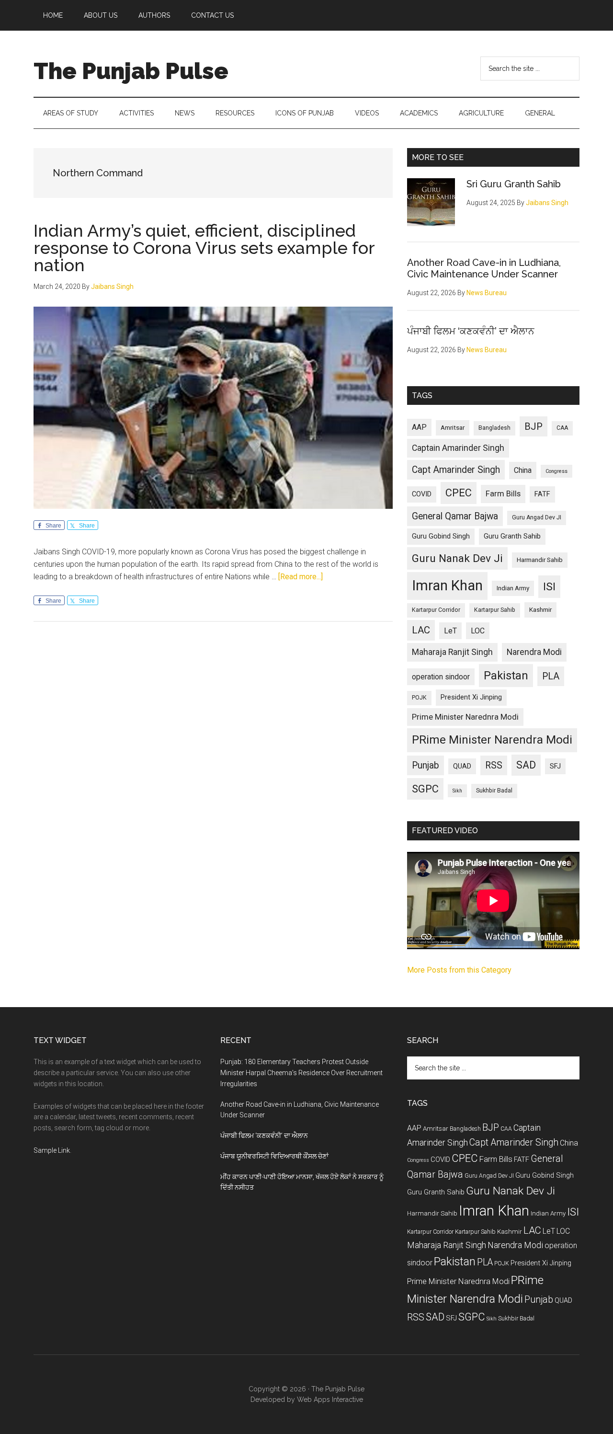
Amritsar (453, 427)
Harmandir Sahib (540, 559)
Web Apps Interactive (330, 1399)
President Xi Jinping (471, 697)
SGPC (425, 789)
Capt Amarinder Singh (456, 469)
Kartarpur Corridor (436, 610)
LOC (478, 630)
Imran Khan (447, 585)
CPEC (458, 493)
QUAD (462, 766)
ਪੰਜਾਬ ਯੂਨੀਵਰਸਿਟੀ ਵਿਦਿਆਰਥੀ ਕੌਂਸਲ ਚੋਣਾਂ (274, 1156)
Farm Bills (503, 493)
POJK (419, 697)
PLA (550, 676)
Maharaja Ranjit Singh (452, 652)
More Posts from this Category (459, 970)
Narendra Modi (534, 652)
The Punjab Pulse (131, 70)
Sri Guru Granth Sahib (513, 184)
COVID (421, 494)
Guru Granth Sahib (512, 536)
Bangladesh (494, 427)
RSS (493, 765)
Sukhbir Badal (494, 790)
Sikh (457, 791)
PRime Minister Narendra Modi (492, 739)
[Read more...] (300, 576)
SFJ (555, 766)
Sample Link (52, 1150)
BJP (533, 426)
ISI (549, 586)
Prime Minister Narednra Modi (465, 717)
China (523, 470)
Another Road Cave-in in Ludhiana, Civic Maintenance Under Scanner (484, 268)
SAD (526, 765)
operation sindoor (441, 676)
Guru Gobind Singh (441, 536)
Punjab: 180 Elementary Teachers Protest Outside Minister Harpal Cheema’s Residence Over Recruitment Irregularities (301, 1073)
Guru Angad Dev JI (536, 517)
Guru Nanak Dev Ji (457, 558)
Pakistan (506, 675)
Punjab (425, 765)
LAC (421, 630)
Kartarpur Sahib (494, 610)
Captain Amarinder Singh (458, 448)
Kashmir (540, 609)
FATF (542, 494)
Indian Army (513, 588)
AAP (419, 427)
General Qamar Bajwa (455, 516)
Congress (556, 471)
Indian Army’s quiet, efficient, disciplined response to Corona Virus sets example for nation (204, 247)
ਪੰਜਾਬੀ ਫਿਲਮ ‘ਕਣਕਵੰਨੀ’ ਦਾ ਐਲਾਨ (470, 331)
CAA (562, 427)
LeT (450, 630)
